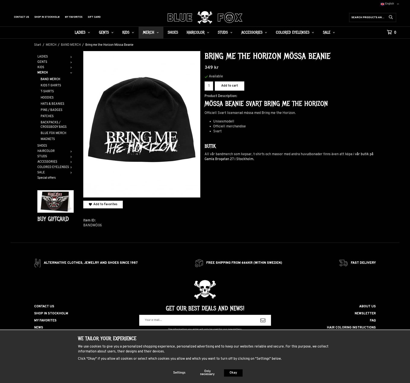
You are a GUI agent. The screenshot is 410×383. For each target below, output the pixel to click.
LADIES (80, 32)
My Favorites (73, 17)
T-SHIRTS (47, 92)
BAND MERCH (50, 79)
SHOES (173, 32)
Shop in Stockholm (47, 17)
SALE (326, 32)
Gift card (94, 17)
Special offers (46, 178)
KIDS (125, 32)
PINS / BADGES (51, 110)
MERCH (148, 32)
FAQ (373, 321)
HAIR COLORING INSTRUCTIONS (351, 328)
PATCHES (47, 116)
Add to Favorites (104, 204)
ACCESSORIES (251, 32)
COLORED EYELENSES (292, 32)
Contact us (21, 17)
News (38, 328)
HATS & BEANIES (52, 104)
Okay (233, 373)
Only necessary (207, 372)
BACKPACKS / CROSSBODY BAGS (54, 125)
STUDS (223, 32)
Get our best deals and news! (205, 308)
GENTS (104, 32)
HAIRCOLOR (196, 32)
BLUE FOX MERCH (53, 133)
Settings (179, 373)
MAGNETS (48, 139)
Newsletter (365, 314)
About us (367, 307)
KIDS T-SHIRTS (51, 86)
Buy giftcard (53, 218)
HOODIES (47, 98)
